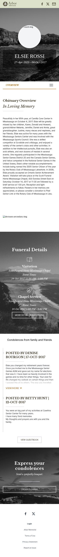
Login (29, 524)
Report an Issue (30, 548)
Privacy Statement (29, 542)
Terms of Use (30, 536)
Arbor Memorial (30, 530)
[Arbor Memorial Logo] (10, 4)
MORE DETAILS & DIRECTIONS (29, 315)
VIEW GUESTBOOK (29, 439)
